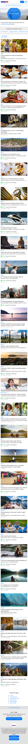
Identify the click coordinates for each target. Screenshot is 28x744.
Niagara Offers (13, 700)
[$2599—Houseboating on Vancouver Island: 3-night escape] (14, 502)
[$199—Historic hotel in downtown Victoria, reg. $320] (14, 409)
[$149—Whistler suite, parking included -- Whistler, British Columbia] (14, 336)
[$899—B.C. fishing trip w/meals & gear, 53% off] (14, 267)
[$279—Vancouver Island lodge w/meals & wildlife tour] (14, 550)
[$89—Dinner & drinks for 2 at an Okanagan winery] (14, 96)
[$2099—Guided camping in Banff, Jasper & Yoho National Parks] (14, 600)
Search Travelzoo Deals (14, 5)
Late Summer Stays (14, 698)
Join (22, 1)
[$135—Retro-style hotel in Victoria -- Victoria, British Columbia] (14, 526)
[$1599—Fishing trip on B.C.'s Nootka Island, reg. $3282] (14, 647)
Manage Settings (14, 741)
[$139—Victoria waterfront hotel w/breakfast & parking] (14, 45)
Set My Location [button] (14, 707)
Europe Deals (13, 703)
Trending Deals (13, 697)
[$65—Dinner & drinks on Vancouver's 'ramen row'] (14, 71)
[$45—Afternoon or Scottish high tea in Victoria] (14, 169)
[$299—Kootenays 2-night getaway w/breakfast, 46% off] (14, 669)
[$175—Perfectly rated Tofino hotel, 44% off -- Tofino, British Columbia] (14, 431)
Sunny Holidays (13, 701)
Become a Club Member (14, 718)
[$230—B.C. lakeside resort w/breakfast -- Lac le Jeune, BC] (14, 575)
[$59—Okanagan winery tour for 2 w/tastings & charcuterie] (14, 121)
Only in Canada (7, 24)
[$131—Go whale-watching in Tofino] (14, 218)
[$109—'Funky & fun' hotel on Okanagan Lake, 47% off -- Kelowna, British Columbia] (14, 478)
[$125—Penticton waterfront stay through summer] (14, 314)
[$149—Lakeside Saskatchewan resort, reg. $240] (14, 456)
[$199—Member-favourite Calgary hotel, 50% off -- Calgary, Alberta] (14, 193)
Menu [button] (26, 2)
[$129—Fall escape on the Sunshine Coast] (14, 144)
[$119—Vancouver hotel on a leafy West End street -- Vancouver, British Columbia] (14, 242)
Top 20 (11, 695)
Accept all (14, 736)
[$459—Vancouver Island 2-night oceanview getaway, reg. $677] (14, 358)
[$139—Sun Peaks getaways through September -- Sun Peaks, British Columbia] (14, 291)
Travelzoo (4, 2)
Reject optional (14, 739)
